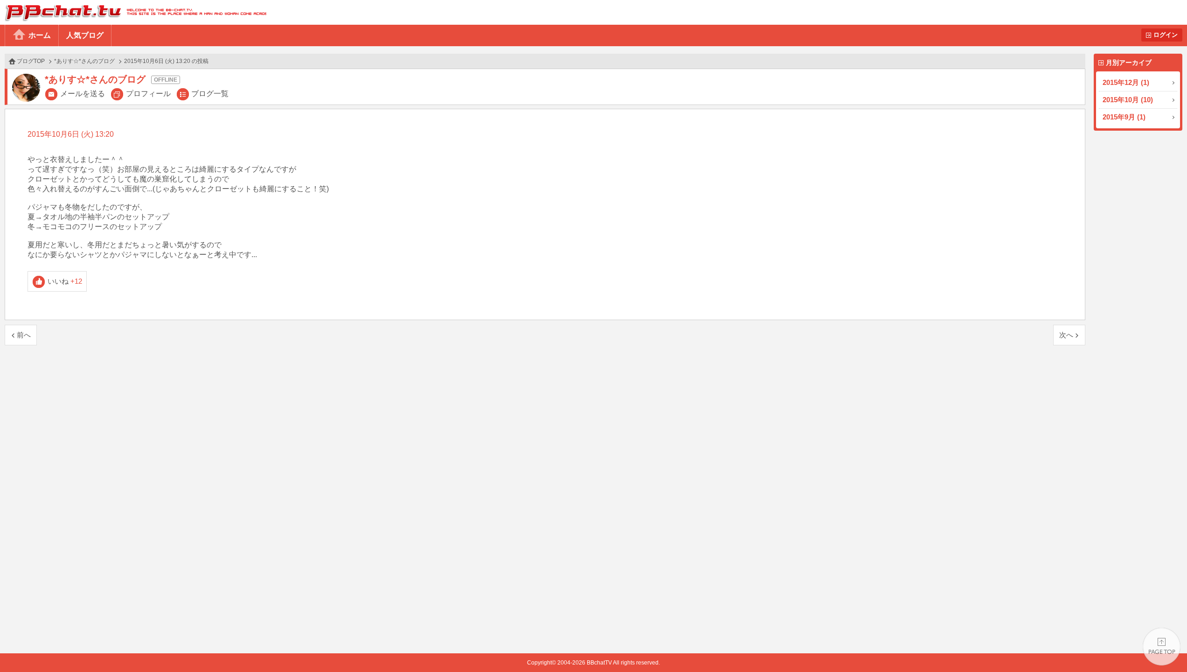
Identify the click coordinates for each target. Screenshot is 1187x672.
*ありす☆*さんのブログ (84, 61)
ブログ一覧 (210, 94)
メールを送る (82, 94)
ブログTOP (31, 61)
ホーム (39, 35)
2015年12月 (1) (1126, 82)
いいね (65, 281)
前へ (24, 335)
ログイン (1165, 34)
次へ (1066, 335)
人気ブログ (85, 35)
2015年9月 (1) (1124, 117)
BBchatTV (133, 12)
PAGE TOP (1161, 646)
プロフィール (148, 94)
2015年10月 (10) (1128, 100)
